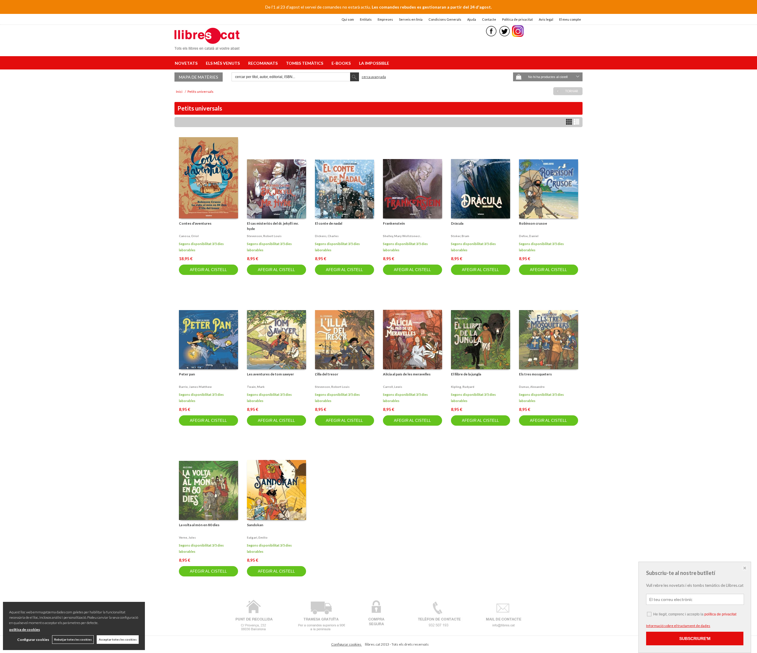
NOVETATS (187, 63)
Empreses (385, 19)
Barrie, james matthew (195, 386)
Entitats (366, 19)
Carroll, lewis (392, 386)
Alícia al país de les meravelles (407, 374)
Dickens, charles (327, 236)
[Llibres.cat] (207, 46)
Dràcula (457, 223)
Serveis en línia (411, 19)
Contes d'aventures (195, 223)
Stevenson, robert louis (264, 236)
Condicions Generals (444, 19)
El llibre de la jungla (466, 374)
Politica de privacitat (517, 19)
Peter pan (187, 374)
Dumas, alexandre (532, 386)
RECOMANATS (263, 63)
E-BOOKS (341, 63)
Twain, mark (256, 386)
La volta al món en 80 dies (199, 525)
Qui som (348, 19)
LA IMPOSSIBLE (374, 63)
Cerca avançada (374, 77)
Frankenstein (394, 223)
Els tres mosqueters (535, 374)
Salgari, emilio (257, 537)
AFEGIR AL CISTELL (208, 270)
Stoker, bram (460, 236)
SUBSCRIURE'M (695, 638)
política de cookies (24, 629)
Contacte (489, 19)
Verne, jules (187, 537)
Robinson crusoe (533, 223)
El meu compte (570, 19)
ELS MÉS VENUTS (224, 63)
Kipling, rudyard (462, 386)
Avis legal (546, 19)
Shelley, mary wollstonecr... (402, 236)
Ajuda (471, 19)
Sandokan (255, 525)
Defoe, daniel (528, 236)
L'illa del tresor (326, 374)
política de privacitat (720, 614)
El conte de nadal (328, 223)
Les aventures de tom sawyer (270, 374)
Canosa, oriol (189, 236)
